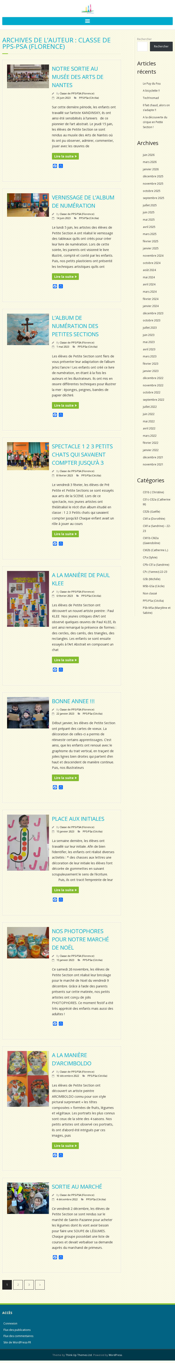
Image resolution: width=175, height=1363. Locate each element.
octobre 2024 (151, 263)
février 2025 (150, 241)
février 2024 (150, 299)
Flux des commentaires (18, 1336)
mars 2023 (150, 356)
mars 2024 (150, 292)
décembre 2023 (153, 313)
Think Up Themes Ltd (79, 1355)
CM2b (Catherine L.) (155, 550)
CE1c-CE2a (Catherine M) (156, 502)
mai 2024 (149, 277)
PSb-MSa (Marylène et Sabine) (156, 610)
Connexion (10, 1323)
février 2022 (150, 443)
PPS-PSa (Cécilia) (89, 97)
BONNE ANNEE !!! (73, 701)
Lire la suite (64, 156)
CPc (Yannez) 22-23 (155, 572)
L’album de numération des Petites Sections (75, 326)
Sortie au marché (77, 1186)
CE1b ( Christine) (153, 492)
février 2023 (150, 364)
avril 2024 (149, 284)
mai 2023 (149, 342)
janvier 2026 (151, 169)
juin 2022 (148, 414)
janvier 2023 (151, 371)
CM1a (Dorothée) (154, 519)
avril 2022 (149, 428)
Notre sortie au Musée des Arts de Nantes (77, 77)
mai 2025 (149, 220)
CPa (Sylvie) (150, 557)
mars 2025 (150, 234)
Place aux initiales (78, 818)
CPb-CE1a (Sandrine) (156, 565)
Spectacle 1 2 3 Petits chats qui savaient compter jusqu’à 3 (82, 454)
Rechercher (144, 39)
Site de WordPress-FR (17, 1342)
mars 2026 (150, 162)
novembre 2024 (153, 256)
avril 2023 (149, 349)
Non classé (150, 593)
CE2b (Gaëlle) (151, 512)
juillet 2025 (150, 205)
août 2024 (149, 270)
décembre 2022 (153, 378)
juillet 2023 (150, 328)
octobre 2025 (151, 191)
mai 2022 (149, 421)
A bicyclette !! (151, 91)
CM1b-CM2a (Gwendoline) (151, 540)
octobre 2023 (151, 320)
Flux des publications (17, 1330)
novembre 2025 (153, 184)
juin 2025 (148, 212)
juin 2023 (148, 335)
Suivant (40, 1285)
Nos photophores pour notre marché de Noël (80, 939)
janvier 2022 (151, 450)
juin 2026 (148, 155)
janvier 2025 (151, 248)
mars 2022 (150, 436)
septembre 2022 (153, 400)
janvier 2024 (151, 306)
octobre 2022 (151, 392)
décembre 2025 (153, 176)
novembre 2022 (153, 385)
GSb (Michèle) (151, 579)
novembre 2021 (153, 464)
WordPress (115, 1355)
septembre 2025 (153, 198)
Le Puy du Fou (152, 83)
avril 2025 (149, 227)
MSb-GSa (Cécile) (153, 586)
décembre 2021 (153, 457)
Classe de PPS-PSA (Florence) (77, 93)
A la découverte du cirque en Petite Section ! (155, 122)
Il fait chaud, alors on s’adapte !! (156, 107)
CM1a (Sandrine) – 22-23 (157, 528)
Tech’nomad (151, 98)
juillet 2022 (150, 407)
